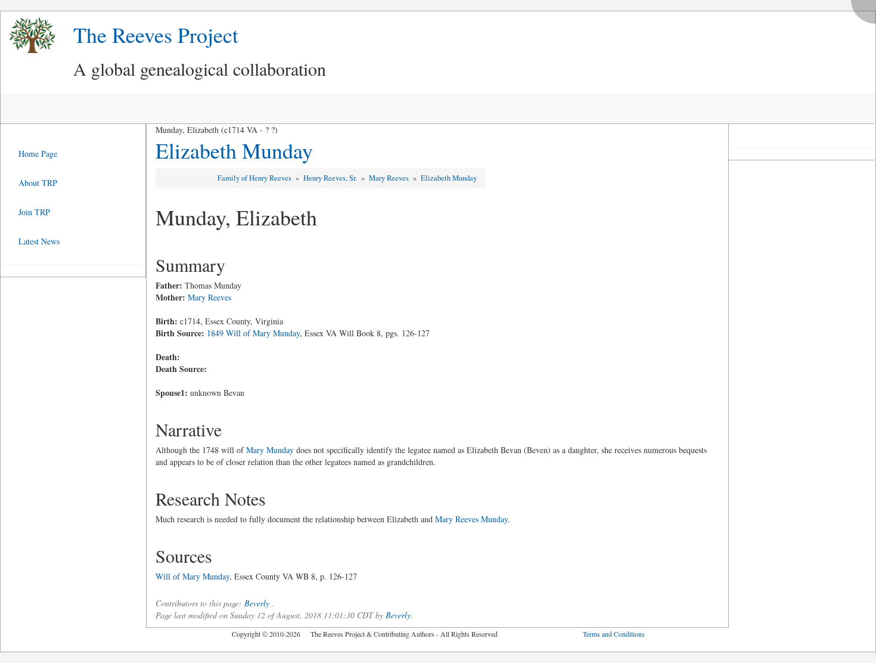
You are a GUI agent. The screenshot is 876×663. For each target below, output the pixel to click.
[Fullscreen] (866, 8)
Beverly (256, 603)
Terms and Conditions (614, 634)
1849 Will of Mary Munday (253, 333)
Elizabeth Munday (234, 150)
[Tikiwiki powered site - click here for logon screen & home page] (28, 35)
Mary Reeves (390, 178)
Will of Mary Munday (192, 576)
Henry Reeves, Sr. (331, 178)
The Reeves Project (155, 34)
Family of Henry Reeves (255, 178)
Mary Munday (270, 450)
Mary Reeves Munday (471, 519)
